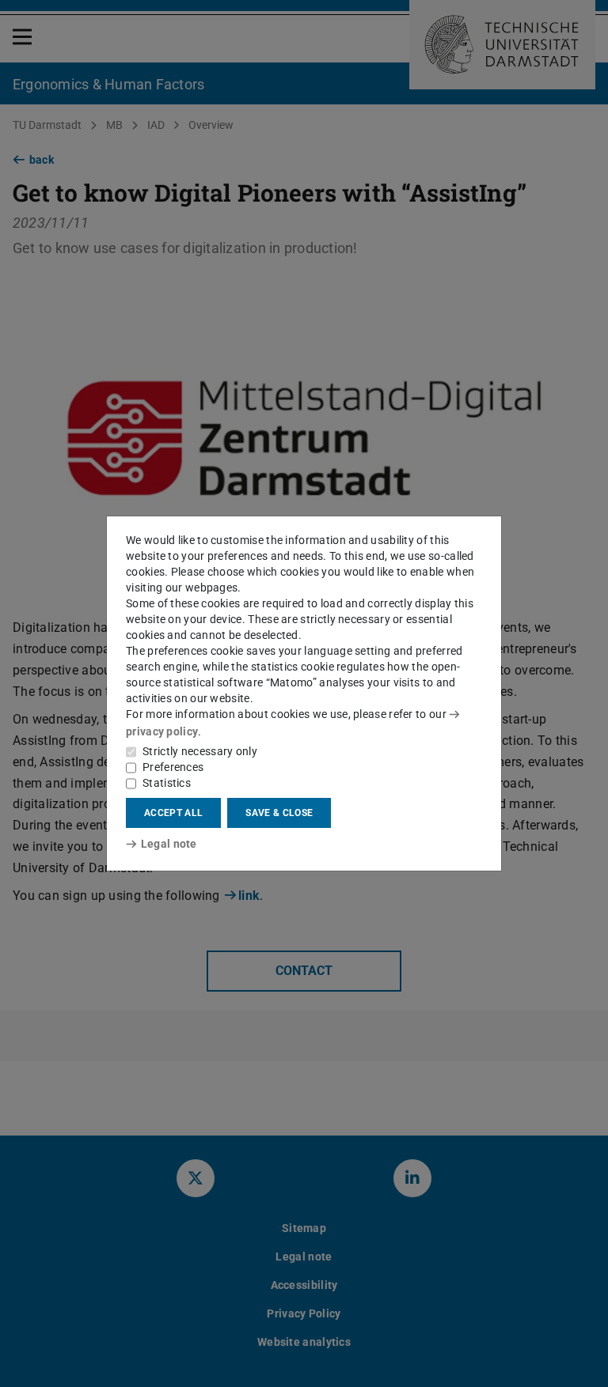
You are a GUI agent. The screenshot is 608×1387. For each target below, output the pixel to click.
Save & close (279, 812)
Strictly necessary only (199, 751)
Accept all (173, 812)
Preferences (172, 767)
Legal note (169, 843)
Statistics (166, 783)
